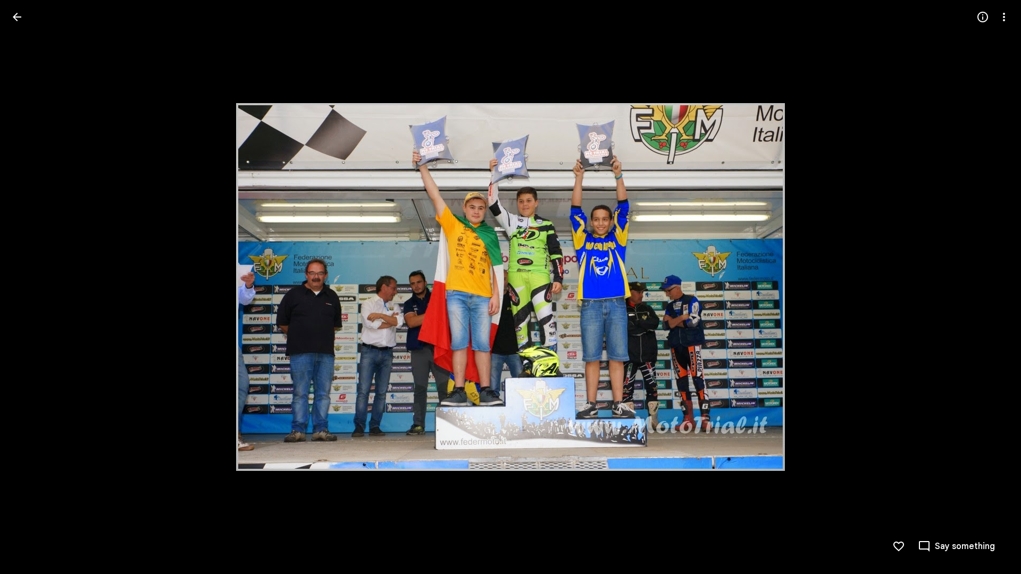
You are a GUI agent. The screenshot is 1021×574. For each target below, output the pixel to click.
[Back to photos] (17, 17)
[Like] (898, 546)
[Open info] (982, 17)
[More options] (1004, 17)
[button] (30, 287)
